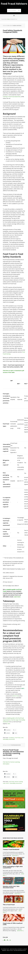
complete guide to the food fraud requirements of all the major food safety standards (14, 720)
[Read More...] (15, 855)
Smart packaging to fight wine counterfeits (13, 867)
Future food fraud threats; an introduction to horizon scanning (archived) (13, 752)
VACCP (7, 783)
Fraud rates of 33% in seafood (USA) (12, 923)
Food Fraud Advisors (14, 3)
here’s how (16, 696)
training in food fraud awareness (12, 96)
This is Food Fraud (9, 904)
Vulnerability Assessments (9, 739)
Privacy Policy (10, 950)
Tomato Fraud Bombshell (11, 849)
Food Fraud (17, 737)
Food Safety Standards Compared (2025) (12, 31)
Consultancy (11, 737)
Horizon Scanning (19, 781)
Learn (22, 737)
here (9, 723)
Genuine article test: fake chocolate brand (11, 887)
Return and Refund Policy (20, 950)
